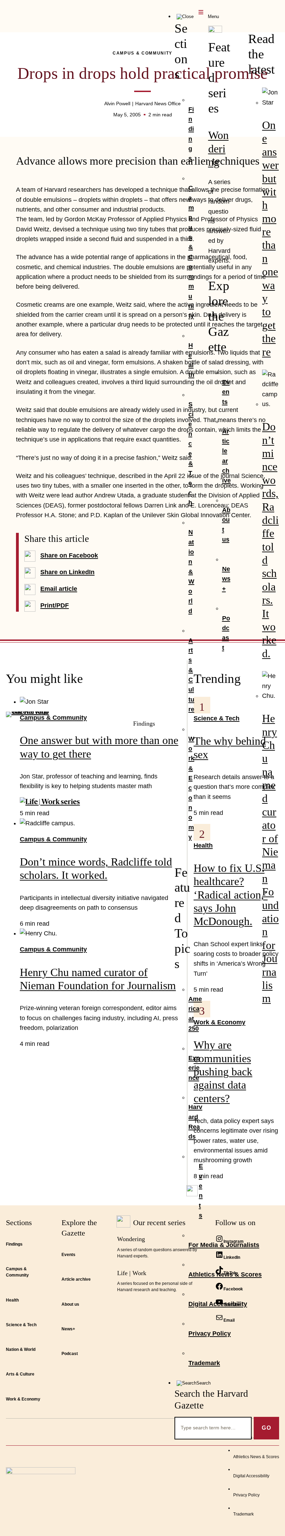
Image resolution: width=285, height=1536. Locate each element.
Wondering (218, 148)
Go (266, 1428)
